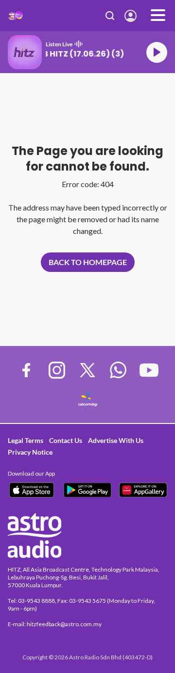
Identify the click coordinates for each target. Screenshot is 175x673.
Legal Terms (25, 440)
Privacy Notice (30, 452)
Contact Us (65, 440)
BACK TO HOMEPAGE (88, 262)
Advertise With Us (115, 440)
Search (110, 15)
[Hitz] (15, 15)
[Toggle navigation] (158, 15)
